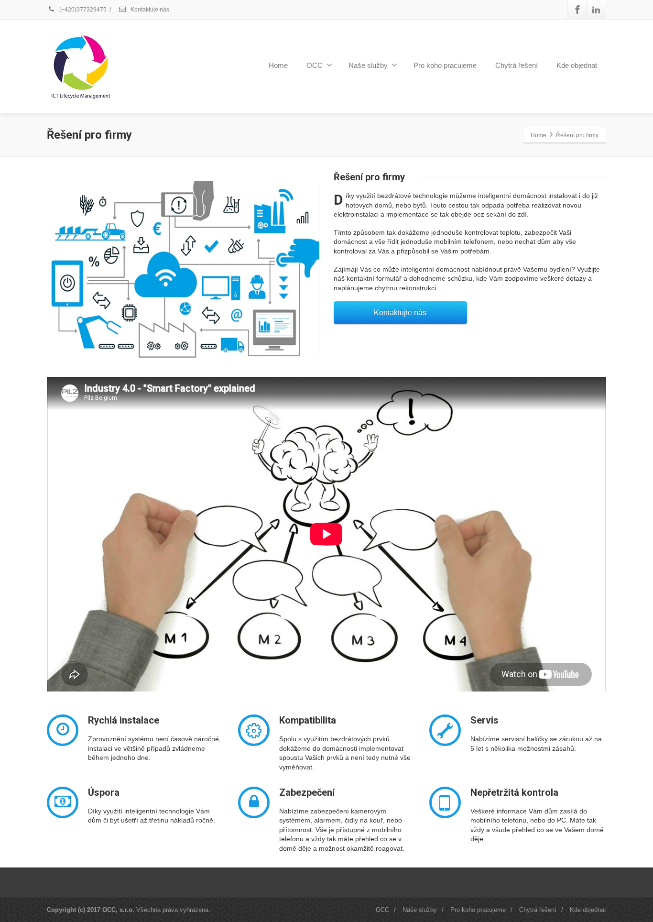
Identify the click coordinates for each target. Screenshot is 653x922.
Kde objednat (576, 65)
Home (278, 65)
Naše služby (368, 65)
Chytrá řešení (516, 65)
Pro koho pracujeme (445, 65)
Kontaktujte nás (400, 312)
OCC (314, 65)
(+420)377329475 (82, 9)
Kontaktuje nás (149, 9)
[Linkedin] (596, 9)
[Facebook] (577, 9)
